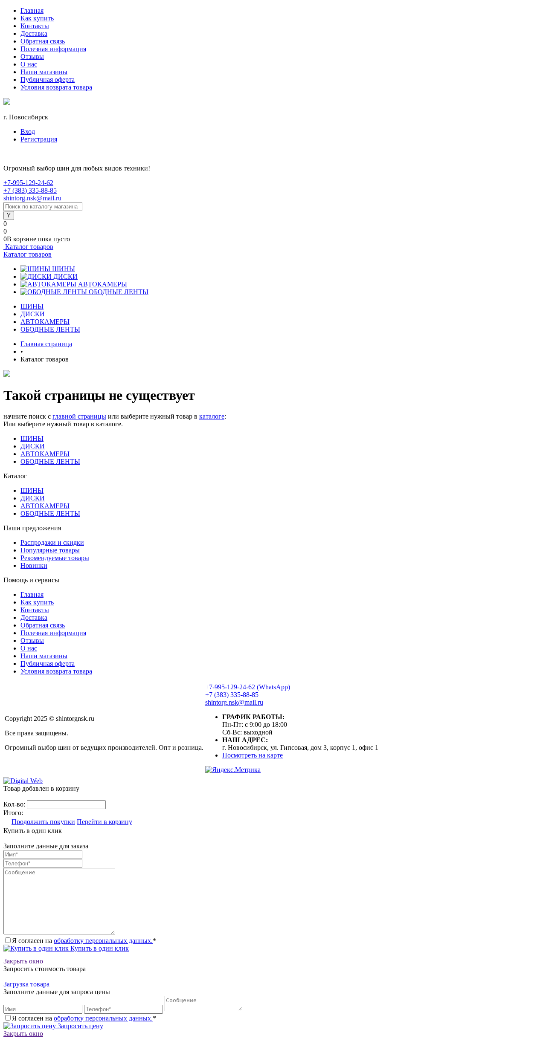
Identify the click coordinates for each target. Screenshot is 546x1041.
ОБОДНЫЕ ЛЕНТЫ (118, 291)
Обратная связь (42, 41)
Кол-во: (15, 804)
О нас (28, 64)
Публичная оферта (47, 79)
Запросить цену (79, 1025)
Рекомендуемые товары (54, 557)
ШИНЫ (63, 268)
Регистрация (38, 139)
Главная (32, 10)
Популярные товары (50, 550)
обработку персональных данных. (103, 940)
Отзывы (32, 56)
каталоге (211, 416)
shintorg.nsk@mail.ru (32, 198)
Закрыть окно (23, 961)
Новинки (33, 565)
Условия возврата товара (56, 87)
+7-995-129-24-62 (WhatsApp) (247, 687)
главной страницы (79, 416)
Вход (27, 131)
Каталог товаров (28, 246)
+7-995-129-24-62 (28, 182)
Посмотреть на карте (252, 755)
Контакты (34, 25)
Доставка (33, 33)
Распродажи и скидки (52, 542)
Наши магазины (43, 71)
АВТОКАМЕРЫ (102, 284)
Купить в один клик (99, 948)
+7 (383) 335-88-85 (30, 190)
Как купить (37, 18)
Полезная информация (53, 48)
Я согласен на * (84, 940)
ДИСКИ (65, 276)
